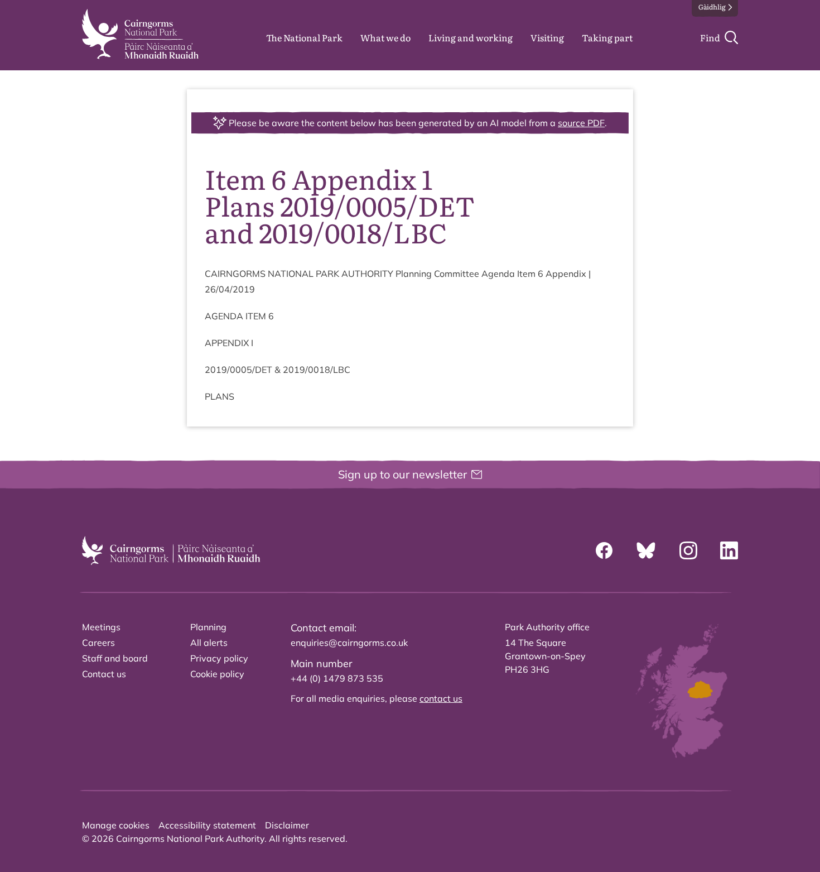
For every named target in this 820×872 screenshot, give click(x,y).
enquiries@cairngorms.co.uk (349, 642)
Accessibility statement (207, 825)
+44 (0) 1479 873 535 (337, 678)
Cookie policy (217, 673)
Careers (98, 642)
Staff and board (115, 658)
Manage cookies (115, 825)
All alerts (209, 642)
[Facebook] (604, 550)
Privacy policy (219, 658)
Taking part (607, 37)
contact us (440, 698)
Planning (208, 627)
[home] (140, 34)
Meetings (101, 627)
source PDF (581, 122)
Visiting (547, 37)
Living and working (470, 37)
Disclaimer (287, 825)
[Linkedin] (729, 550)
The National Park (304, 37)
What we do (385, 37)
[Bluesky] (646, 550)
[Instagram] (688, 550)
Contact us (104, 673)
